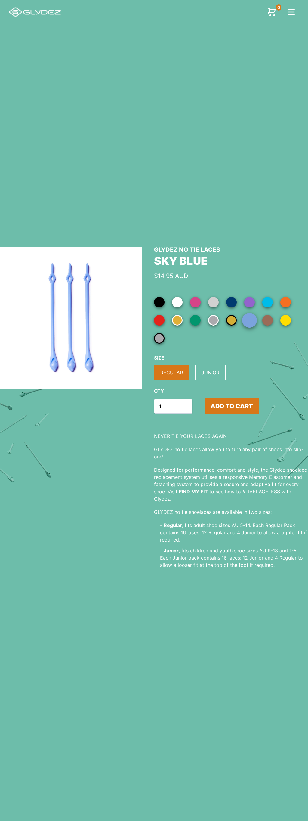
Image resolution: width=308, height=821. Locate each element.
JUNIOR (210, 373)
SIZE (159, 358)
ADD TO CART (232, 406)
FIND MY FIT (193, 492)
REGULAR (171, 373)
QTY (159, 391)
